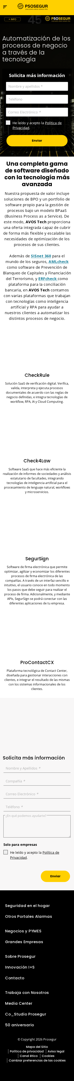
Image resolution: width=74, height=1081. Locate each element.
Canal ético (29, 1056)
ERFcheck (48, 278)
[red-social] (27, 1069)
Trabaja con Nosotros (27, 992)
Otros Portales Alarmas (28, 916)
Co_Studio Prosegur (25, 1014)
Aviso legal (56, 1051)
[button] (67, 7)
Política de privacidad (27, 1051)
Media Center (18, 1003)
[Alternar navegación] (59, 7)
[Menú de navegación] (5, 7)
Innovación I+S (20, 967)
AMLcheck (58, 261)
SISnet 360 (41, 255)
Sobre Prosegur (20, 956)
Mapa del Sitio (37, 1047)
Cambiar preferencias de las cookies (37, 1060)
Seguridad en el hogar (27, 905)
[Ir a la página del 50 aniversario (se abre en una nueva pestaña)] (37, 19)
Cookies (48, 1056)
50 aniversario (19, 1025)
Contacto (14, 978)
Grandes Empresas (24, 941)
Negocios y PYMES (23, 931)
